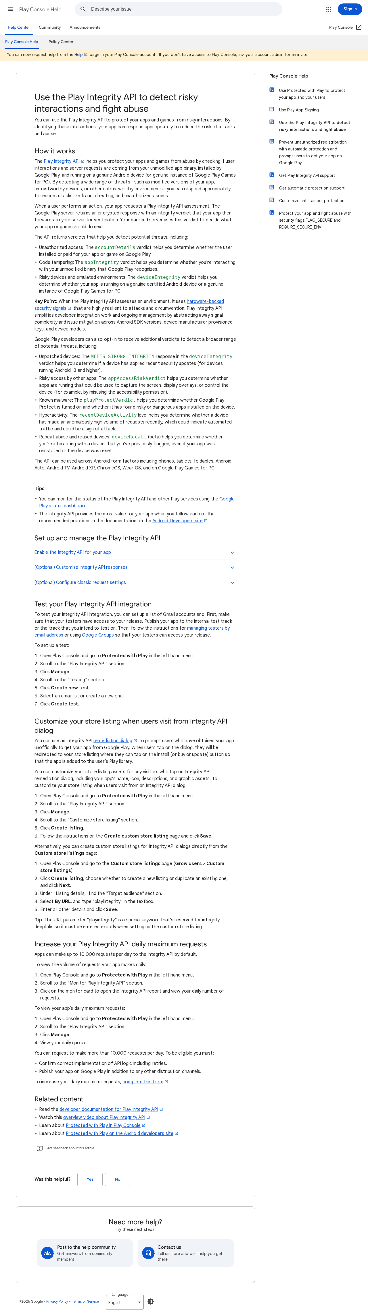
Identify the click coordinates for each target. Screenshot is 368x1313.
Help (78, 54)
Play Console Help (40, 9)
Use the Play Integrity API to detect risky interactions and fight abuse (314, 126)
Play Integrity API (61, 161)
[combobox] (186, 9)
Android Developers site (177, 521)
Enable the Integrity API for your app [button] (72, 552)
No (117, 1179)
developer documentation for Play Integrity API (109, 1109)
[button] (10, 9)
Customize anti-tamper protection (311, 200)
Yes (90, 1179)
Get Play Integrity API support (307, 175)
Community (50, 27)
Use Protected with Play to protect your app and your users (312, 94)
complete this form (142, 1082)
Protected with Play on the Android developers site (119, 1133)
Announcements (85, 27)
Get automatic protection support (312, 188)
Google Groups (98, 635)
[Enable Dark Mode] (151, 1301)
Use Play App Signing (299, 110)
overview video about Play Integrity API (104, 1117)
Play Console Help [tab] (21, 41)
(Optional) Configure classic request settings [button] (80, 582)
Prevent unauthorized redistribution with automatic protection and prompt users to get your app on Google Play (313, 152)
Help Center (19, 27)
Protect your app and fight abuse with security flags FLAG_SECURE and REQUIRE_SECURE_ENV (315, 220)
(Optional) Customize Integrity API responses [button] (81, 567)
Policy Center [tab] (61, 41)
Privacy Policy (57, 1301)
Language (120, 1294)
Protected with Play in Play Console (103, 1125)
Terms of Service (85, 1301)
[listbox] (125, 1302)
